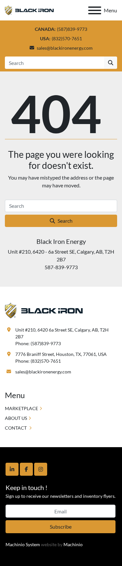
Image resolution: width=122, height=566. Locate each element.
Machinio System (23, 544)
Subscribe (61, 526)
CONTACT (16, 428)
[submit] (110, 63)
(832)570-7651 (67, 38)
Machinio (73, 544)
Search (65, 221)
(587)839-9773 (72, 29)
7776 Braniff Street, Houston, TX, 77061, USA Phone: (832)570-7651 (61, 357)
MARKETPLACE (21, 408)
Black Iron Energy (61, 241)
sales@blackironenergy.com (65, 48)
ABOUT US (16, 418)
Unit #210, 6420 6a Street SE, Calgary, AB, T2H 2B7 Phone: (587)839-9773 (62, 336)
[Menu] (94, 10)
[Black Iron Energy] (44, 309)
